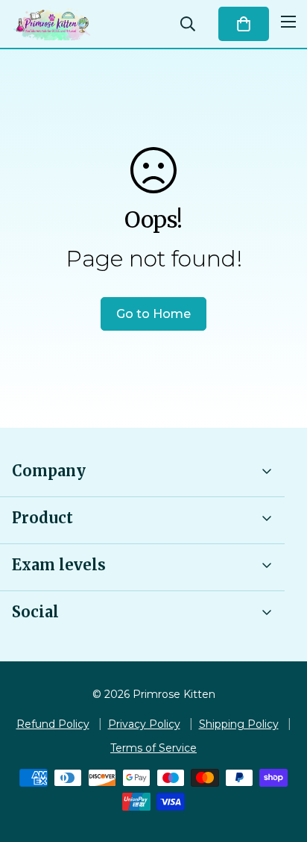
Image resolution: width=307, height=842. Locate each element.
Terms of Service (153, 748)
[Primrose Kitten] (52, 24)
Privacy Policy (144, 724)
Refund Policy (52, 724)
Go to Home (153, 314)
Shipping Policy (239, 724)
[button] (243, 24)
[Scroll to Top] (280, 763)
